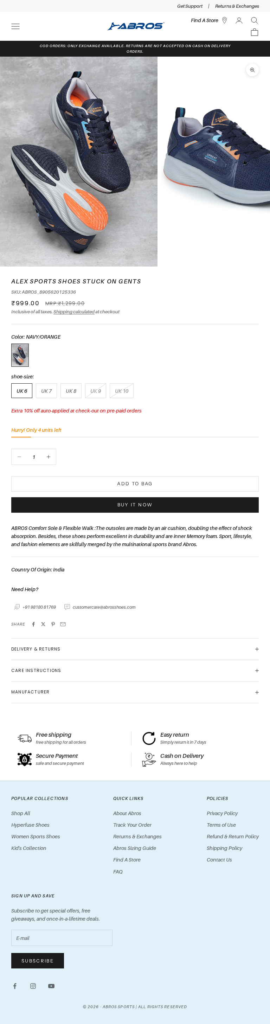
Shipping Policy (224, 848)
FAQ (118, 872)
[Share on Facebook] (33, 624)
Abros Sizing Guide (134, 848)
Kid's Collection (28, 848)
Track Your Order (132, 825)
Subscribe (37, 961)
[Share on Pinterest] (53, 624)
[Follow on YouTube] (51, 986)
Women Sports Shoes (35, 836)
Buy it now (135, 504)
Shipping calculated (74, 311)
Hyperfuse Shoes (30, 825)
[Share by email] (63, 624)
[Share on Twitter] (43, 624)
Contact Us (219, 860)
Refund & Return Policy (233, 836)
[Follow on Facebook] (14, 986)
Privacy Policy (222, 813)
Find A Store (127, 860)
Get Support (189, 6)
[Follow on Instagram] (33, 986)
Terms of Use (221, 825)
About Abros (127, 813)
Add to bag (135, 483)
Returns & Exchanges (237, 6)
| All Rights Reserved (161, 1006)
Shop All (20, 813)
